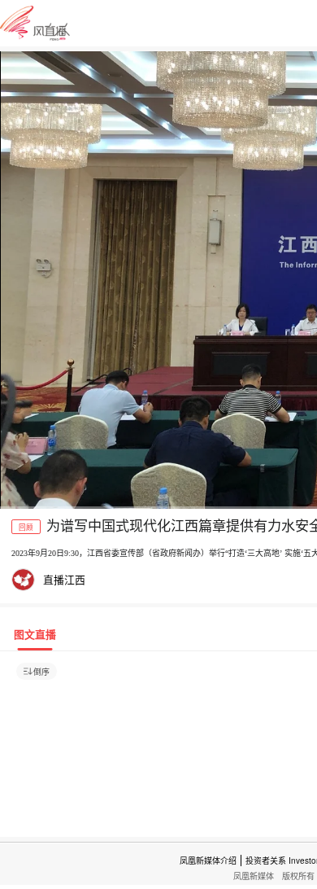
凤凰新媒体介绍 (208, 860)
